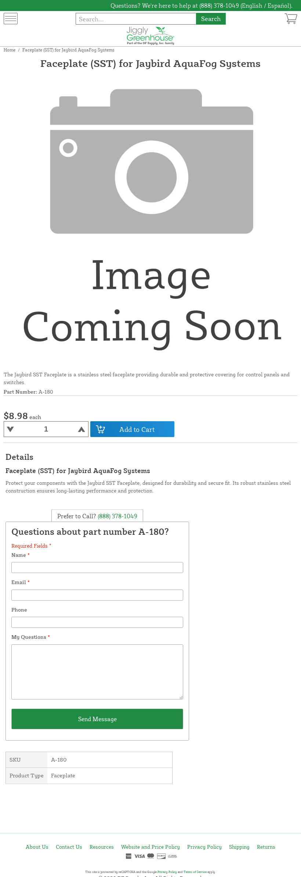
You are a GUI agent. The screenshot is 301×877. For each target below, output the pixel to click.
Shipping (239, 847)
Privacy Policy (204, 847)
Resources (102, 847)
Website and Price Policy (150, 847)
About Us (37, 847)
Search (211, 18)
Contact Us (69, 847)
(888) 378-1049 (116, 515)
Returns (266, 847)
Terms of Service (195, 872)
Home (9, 50)
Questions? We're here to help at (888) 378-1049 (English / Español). (201, 5)
